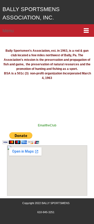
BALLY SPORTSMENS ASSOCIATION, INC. (31, 13)
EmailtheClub (47, 125)
